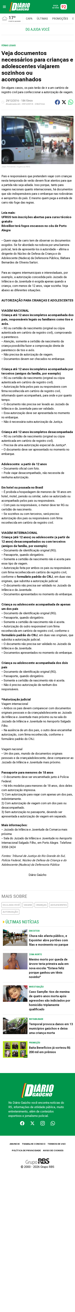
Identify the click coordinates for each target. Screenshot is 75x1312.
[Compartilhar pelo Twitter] (64, 102)
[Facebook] (22, 1123)
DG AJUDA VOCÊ (11, 905)
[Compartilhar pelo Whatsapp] (71, 102)
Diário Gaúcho (37, 875)
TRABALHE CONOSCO (33, 1144)
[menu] (4, 7)
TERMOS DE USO (57, 1144)
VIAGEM (28, 905)
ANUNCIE (15, 1144)
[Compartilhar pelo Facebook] (57, 102)
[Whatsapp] (53, 1123)
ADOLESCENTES (58, 905)
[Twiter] (32, 1123)
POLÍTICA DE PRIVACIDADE (26, 1150)
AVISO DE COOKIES (53, 1150)
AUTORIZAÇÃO (10, 912)
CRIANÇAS (41, 905)
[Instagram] (42, 1123)
